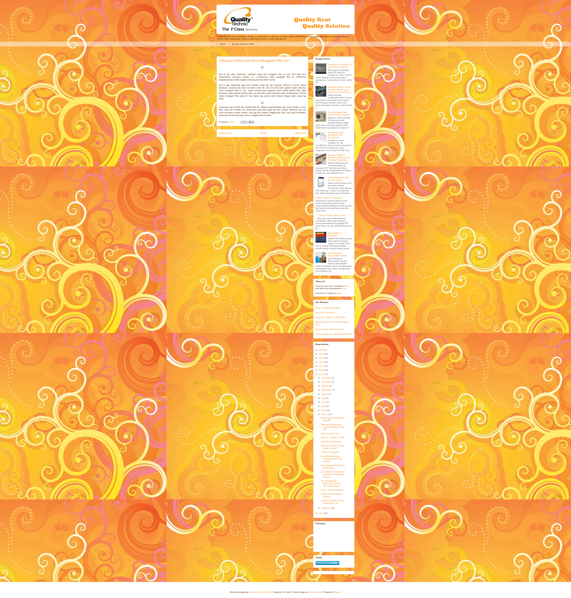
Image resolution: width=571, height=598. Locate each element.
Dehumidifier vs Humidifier (335, 234)
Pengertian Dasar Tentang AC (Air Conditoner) (336, 135)
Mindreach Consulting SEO (260, 592)
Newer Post (225, 133)
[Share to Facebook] (250, 122)
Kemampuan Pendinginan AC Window (333, 466)
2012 (321, 374)
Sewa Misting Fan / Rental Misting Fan (334, 334)
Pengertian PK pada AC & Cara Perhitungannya (340, 65)
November (326, 382)
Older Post (300, 133)
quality (231, 122)
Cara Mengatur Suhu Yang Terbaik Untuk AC (338, 113)
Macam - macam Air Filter (333, 437)
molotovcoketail (315, 592)
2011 (321, 513)
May (323, 406)
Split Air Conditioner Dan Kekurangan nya (332, 501)
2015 (321, 362)
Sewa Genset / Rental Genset (329, 329)
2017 (321, 354)
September (326, 390)
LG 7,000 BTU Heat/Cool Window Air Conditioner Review (333, 474)
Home (223, 44)
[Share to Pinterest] (252, 122)
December (326, 378)
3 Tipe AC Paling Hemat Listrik (331, 215)
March (324, 414)
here (346, 286)
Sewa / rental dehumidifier (328, 308)
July (323, 398)
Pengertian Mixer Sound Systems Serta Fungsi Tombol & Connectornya (339, 89)
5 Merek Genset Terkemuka (329, 198)
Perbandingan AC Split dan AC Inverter (338, 178)
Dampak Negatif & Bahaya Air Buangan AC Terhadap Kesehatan (339, 157)
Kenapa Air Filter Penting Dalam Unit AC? (332, 446)
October (325, 386)
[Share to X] (247, 122)
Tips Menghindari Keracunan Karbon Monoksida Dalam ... (331, 483)
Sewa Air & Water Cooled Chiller (331, 317)
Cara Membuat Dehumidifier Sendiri (337, 254)
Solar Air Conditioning (331, 441)
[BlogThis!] (244, 122)
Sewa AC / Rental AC (325, 312)
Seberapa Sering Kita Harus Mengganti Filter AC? (333, 427)
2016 (321, 358)
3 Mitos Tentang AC (330, 452)
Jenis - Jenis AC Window (332, 490)
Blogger (337, 592)
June (324, 402)
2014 (321, 366)
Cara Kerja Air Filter (330, 433)
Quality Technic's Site (243, 44)
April (323, 410)
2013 (321, 370)
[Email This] (241, 122)
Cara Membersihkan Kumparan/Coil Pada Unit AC (331, 458)
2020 (321, 350)
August (324, 394)
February (326, 508)
